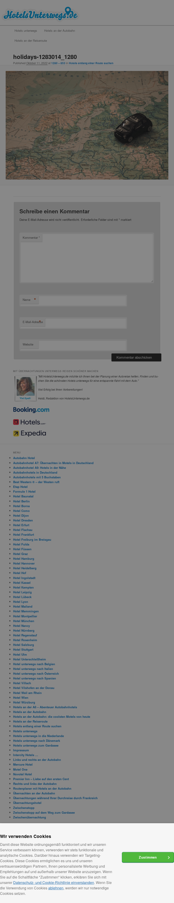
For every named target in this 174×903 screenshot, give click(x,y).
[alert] (87, 451)
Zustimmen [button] (148, 857)
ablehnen (55, 888)
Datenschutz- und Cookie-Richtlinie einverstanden (53, 882)
